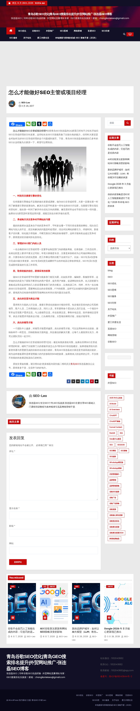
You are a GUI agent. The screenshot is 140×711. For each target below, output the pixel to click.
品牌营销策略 (114, 486)
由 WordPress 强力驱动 (16, 700)
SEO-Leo (25, 103)
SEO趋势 (113, 456)
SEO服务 (13, 37)
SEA (121, 433)
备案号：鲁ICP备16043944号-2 (116, 676)
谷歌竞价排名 (114, 521)
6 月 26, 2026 (82, 636)
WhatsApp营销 (116, 468)
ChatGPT (113, 415)
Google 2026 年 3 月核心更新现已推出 (117, 630)
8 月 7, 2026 (17, 636)
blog (110, 270)
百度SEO (92, 30)
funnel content (116, 427)
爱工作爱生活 (43, 37)
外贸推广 (50, 30)
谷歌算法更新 (114, 527)
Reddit (112, 433)
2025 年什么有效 (116, 398)
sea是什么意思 (115, 439)
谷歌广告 (113, 497)
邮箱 (12, 525)
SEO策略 (124, 450)
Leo (44, 700)
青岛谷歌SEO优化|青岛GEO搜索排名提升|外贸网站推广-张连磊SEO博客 (70, 14)
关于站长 (27, 37)
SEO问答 (106, 30)
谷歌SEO (36, 30)
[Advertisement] (70, 62)
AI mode (113, 404)
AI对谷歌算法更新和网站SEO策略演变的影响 (53, 630)
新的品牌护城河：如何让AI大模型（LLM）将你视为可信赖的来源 (119, 173)
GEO (110, 276)
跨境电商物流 (114, 538)
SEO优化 (22, 30)
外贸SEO (112, 382)
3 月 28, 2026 (114, 636)
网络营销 (78, 30)
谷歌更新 (113, 509)
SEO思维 (64, 30)
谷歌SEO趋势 (114, 492)
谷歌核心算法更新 (116, 515)
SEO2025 (121, 445)
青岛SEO (75, 364)
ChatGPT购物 (115, 421)
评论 (12, 451)
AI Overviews (115, 409)
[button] (124, 34)
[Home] (10, 30)
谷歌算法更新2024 (116, 533)
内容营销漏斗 (114, 474)
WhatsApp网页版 (116, 462)
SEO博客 (113, 450)
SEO (111, 445)
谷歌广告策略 (114, 503)
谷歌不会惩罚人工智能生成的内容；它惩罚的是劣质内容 (119, 149)
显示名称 (14, 508)
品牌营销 (113, 480)
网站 (11, 543)
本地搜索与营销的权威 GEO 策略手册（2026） (76, 37)
